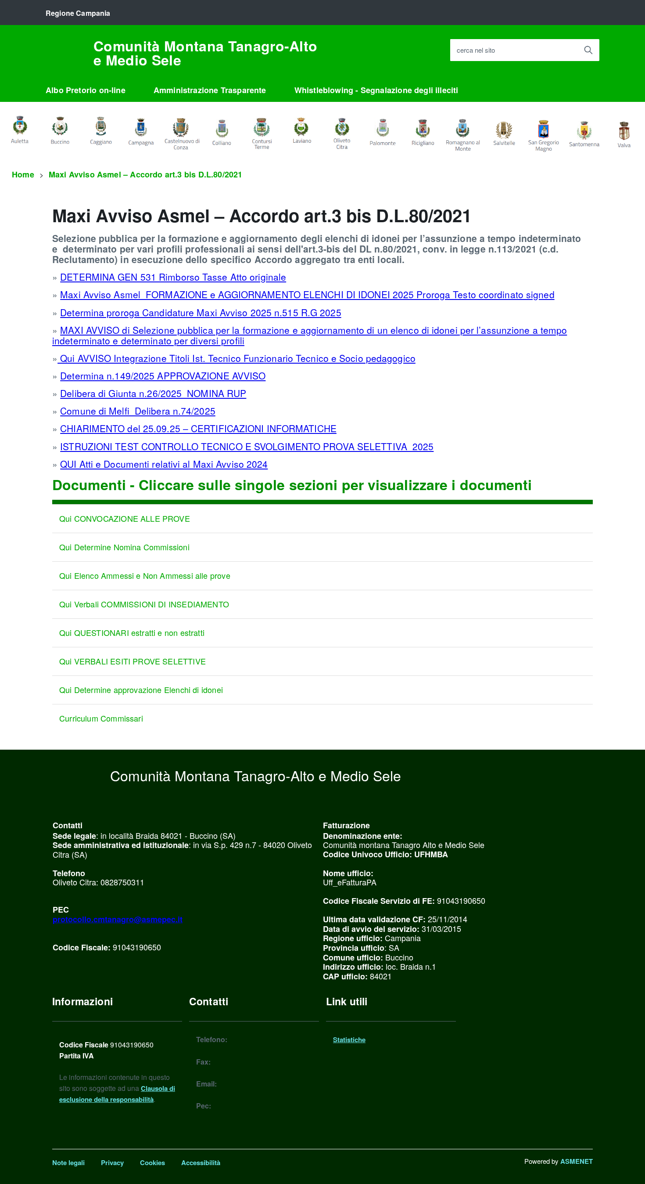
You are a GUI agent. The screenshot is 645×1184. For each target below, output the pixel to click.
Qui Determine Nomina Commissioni (124, 546)
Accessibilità (200, 1162)
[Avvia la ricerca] (588, 50)
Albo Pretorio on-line (85, 90)
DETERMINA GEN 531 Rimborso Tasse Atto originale (173, 276)
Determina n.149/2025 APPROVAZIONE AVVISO (162, 375)
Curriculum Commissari (101, 718)
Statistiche (349, 1039)
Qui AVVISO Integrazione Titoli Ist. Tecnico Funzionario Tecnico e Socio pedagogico (236, 358)
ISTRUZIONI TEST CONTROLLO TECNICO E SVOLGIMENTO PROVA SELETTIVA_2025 (247, 446)
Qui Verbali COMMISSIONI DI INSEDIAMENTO (144, 604)
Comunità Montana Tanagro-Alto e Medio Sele (205, 53)
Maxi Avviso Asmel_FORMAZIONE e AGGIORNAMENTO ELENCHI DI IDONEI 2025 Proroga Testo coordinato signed (307, 294)
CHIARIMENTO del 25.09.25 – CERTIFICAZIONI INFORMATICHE (198, 428)
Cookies (152, 1162)
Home (23, 174)
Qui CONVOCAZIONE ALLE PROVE (124, 518)
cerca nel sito (476, 50)
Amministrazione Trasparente (210, 90)
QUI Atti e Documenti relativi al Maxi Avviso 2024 (164, 463)
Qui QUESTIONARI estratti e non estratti (131, 632)
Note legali (68, 1162)
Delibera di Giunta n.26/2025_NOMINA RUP (153, 393)
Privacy (112, 1162)
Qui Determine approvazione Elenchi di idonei (141, 689)
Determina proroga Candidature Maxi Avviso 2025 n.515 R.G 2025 (200, 312)
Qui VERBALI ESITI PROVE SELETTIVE (132, 661)
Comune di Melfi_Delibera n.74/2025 (137, 410)
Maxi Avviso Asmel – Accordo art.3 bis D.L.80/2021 (146, 174)
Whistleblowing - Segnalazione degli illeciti (376, 90)
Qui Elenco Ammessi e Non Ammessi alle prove (144, 575)
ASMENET (576, 1161)
